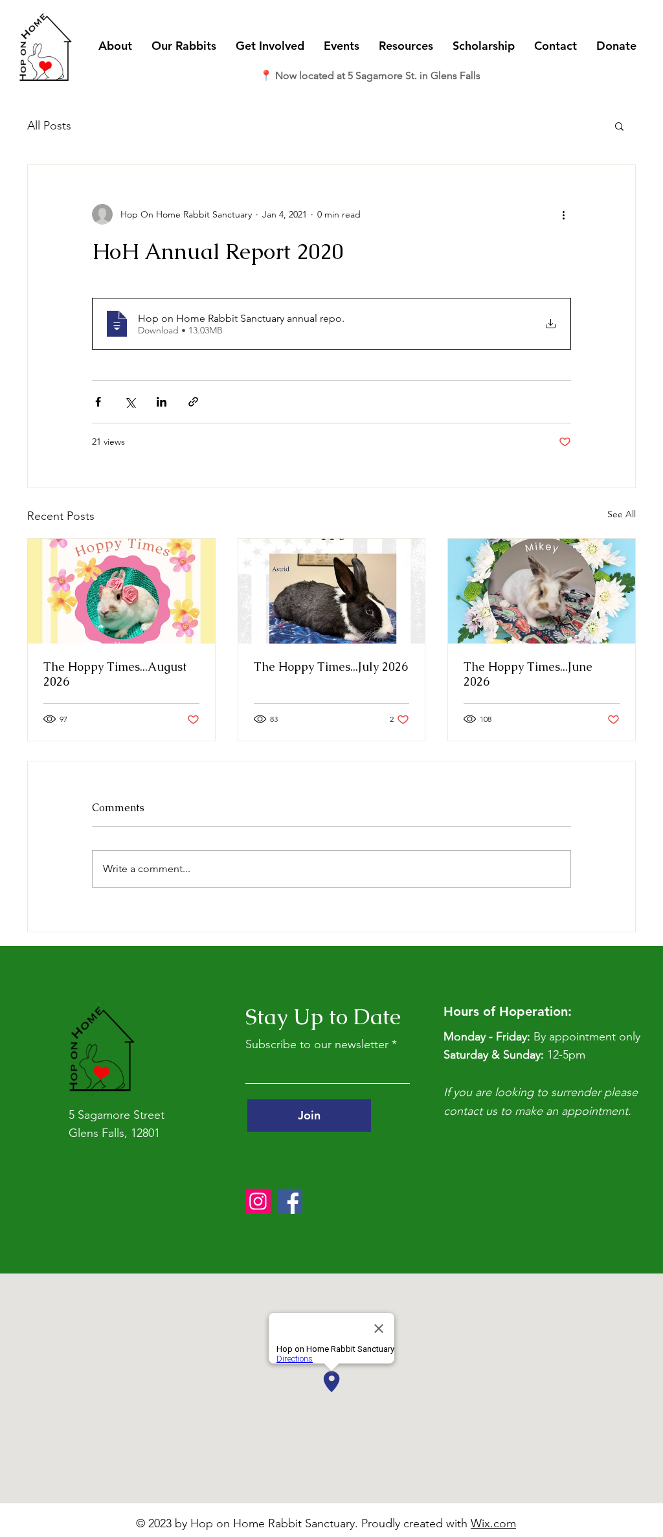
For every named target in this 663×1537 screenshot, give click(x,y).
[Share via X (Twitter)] (130, 402)
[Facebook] (289, 1201)
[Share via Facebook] (98, 402)
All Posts (49, 125)
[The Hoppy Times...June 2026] (541, 591)
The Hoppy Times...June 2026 (528, 674)
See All (621, 514)
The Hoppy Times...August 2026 (114, 674)
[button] (115, 46)
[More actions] (563, 214)
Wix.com (493, 1523)
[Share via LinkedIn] (161, 402)
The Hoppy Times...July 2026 (331, 666)
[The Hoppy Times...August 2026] (121, 591)
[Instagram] (258, 1201)
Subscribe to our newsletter (316, 1044)
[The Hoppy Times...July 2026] (331, 591)
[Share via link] (193, 402)
